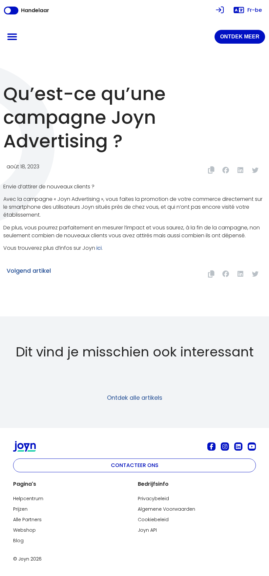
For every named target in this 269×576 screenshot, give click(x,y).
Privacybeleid (153, 498)
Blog (18, 540)
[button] (12, 37)
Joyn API (147, 530)
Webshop (24, 530)
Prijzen (20, 509)
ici (99, 248)
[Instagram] (225, 446)
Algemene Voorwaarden (166, 509)
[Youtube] (252, 446)
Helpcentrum (28, 498)
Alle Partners (27, 519)
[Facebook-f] (211, 446)
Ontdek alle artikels (134, 398)
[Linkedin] (238, 446)
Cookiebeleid (153, 519)
